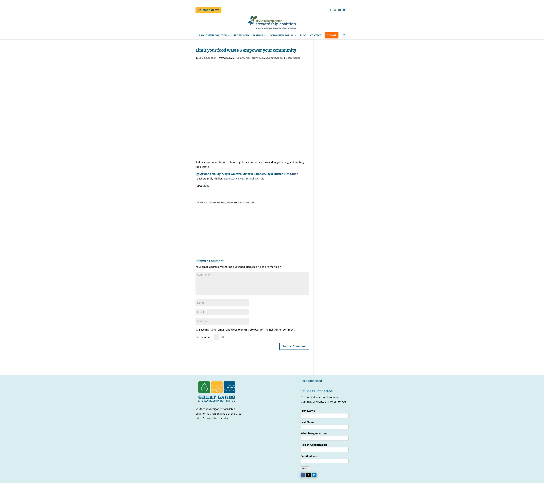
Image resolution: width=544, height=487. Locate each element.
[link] (272, 23)
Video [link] (206, 185)
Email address (309, 456)
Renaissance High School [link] (239, 178)
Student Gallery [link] (208, 10)
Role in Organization (314, 444)
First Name (308, 410)
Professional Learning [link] (248, 35)
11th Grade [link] (291, 174)
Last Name (307, 422)
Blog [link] (303, 35)
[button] (330, 11)
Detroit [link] (259, 178)
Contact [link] (315, 35)
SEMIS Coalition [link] (207, 57)
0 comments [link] (293, 57)
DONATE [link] (331, 35)
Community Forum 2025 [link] (250, 57)
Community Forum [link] (281, 35)
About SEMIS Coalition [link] (213, 35)
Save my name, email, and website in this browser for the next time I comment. (247, 329)
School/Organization (314, 433)
